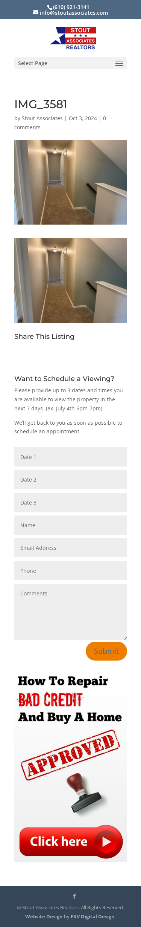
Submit (106, 651)
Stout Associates (42, 118)
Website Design (44, 916)
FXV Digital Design (93, 916)
